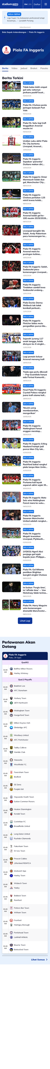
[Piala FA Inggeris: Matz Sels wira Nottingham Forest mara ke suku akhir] (11, 497)
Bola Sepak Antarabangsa (14, 32)
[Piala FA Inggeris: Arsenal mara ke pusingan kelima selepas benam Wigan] (11, 248)
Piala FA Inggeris (36, 32)
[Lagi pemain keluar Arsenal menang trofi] (11, 356)
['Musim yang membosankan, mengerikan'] (11, 407)
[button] (4, 17)
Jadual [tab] (24, 68)
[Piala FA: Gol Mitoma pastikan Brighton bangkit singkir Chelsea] (11, 569)
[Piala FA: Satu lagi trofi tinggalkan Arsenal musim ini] (11, 122)
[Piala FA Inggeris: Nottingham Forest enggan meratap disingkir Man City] (11, 425)
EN (30, 4)
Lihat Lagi (25, 620)
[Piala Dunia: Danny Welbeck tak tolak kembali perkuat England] (11, 302)
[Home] (10, 4)
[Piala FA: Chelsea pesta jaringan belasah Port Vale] (11, 104)
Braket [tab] (33, 68)
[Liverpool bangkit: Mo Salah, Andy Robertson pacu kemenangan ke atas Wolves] (11, 230)
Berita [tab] (5, 68)
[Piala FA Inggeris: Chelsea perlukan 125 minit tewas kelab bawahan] (11, 194)
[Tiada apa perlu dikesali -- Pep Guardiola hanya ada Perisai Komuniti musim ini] (11, 371)
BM (25, 4)
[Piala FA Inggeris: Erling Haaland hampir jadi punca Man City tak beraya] (11, 443)
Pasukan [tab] (44, 68)
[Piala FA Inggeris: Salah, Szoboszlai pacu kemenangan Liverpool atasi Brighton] (11, 266)
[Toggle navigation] (45, 4)
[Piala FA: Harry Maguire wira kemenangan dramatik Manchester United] (11, 605)
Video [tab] (14, 68)
